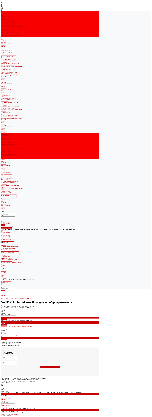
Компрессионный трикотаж (8, 16)
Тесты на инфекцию (6, 33)
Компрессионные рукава (8, 22)
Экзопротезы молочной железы (10, 63)
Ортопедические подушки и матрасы (11, 26)
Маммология (4, 19)
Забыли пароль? (5, 223)
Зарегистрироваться (6, 228)
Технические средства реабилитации (11, 35)
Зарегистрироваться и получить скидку (49, 367)
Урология (3, 36)
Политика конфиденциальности (10, 414)
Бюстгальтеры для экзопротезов (10, 20)
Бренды (3, 78)
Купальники (4, 23)
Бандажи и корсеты (6, 13)
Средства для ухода (6, 30)
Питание (3, 28)
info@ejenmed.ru (5, 282)
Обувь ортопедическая (7, 25)
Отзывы (3, 46)
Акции (2, 79)
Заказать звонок (5, 394)
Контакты (3, 88)
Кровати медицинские (7, 18)
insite (17, 411)
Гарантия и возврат (6, 43)
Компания (3, 80)
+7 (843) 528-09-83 (6, 89)
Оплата (3, 45)
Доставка (3, 42)
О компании (4, 395)
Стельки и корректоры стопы (9, 32)
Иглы (2, 15)
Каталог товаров (5, 50)
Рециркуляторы (5, 29)
